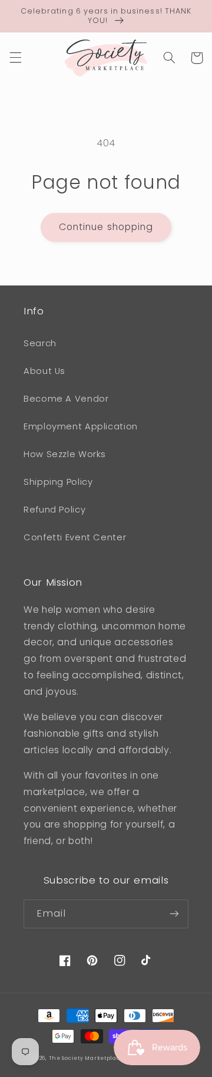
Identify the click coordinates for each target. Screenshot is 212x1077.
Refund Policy (54, 509)
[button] (15, 57)
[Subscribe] (174, 913)
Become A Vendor (66, 399)
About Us (44, 371)
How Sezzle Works (65, 454)
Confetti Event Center (75, 537)
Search (40, 343)
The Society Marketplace (86, 1058)
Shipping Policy (58, 482)
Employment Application (81, 426)
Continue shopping (106, 227)
